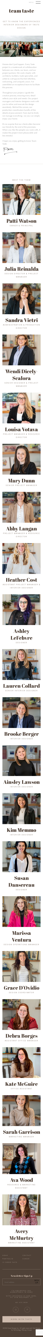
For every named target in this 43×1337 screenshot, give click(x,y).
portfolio (7, 1259)
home (5, 1255)
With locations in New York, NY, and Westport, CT (21, 1296)
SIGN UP (36, 1281)
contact (27, 1255)
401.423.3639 (21, 1302)
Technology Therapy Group (22, 1330)
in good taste (9, 1262)
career (26, 1259)
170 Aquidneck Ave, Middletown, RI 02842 (21, 1291)
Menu (31, 2)
